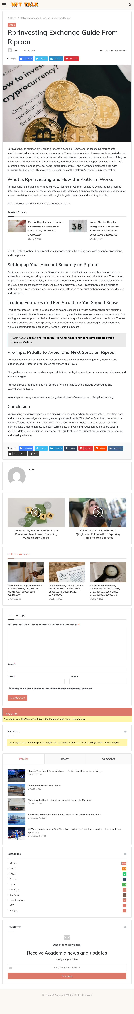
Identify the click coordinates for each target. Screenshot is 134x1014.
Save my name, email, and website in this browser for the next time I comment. (51, 688)
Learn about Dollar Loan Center (44, 785)
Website (73, 676)
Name (11, 664)
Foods (12, 879)
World (12, 868)
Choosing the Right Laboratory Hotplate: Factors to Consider (59, 800)
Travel (12, 873)
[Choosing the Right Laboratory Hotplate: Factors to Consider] (16, 804)
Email (11, 676)
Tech (12, 884)
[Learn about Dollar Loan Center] (16, 790)
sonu (15, 50)
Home (12, 18)
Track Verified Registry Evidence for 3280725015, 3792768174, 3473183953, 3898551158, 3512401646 (25, 590)
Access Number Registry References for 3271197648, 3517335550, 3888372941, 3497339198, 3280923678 (105, 590)
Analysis (13, 910)
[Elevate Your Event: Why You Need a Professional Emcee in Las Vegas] (16, 775)
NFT (11, 905)
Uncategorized (17, 900)
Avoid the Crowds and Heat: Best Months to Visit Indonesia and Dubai (64, 814)
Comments (108, 758)
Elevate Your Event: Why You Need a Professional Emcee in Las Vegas (65, 771)
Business (14, 895)
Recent (65, 758)
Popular (23, 758)
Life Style (14, 889)
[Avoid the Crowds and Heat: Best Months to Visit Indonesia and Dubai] (16, 819)
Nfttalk (21, 18)
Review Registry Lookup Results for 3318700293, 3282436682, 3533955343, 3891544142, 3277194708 (66, 590)
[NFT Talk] (25, 4)
